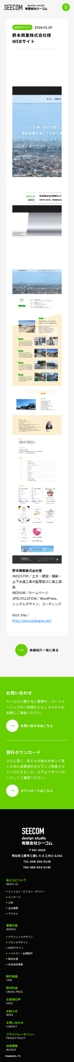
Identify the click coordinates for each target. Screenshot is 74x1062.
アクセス (13, 913)
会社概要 (13, 908)
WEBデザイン (15, 947)
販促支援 (13, 958)
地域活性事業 (15, 964)
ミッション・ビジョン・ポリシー (26, 891)
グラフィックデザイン (20, 936)
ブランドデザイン (18, 942)
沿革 (10, 902)
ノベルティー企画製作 (20, 953)
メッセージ (14, 897)
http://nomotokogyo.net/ (32, 620)
